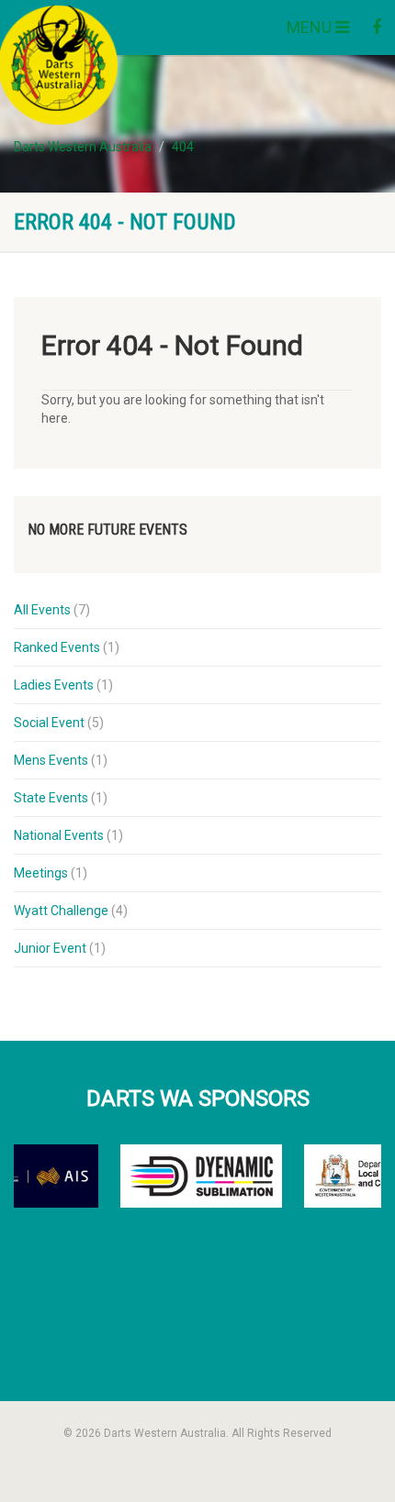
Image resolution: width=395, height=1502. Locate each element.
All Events (42, 609)
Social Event (49, 722)
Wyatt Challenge (61, 910)
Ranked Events (57, 647)
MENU (311, 27)
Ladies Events (54, 685)
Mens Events (51, 760)
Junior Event (50, 948)
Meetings (41, 873)
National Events (59, 835)
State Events (51, 797)
